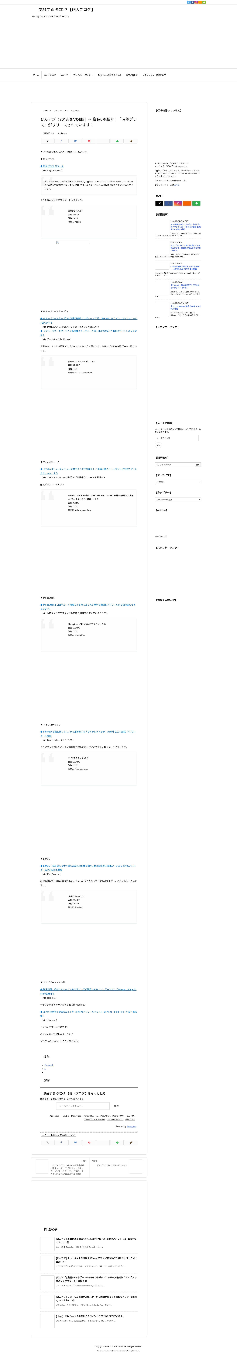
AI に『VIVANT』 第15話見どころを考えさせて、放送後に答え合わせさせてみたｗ (185, 248)
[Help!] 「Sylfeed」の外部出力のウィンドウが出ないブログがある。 (90, 1316)
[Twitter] (189, 2)
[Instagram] (196, 2)
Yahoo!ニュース (91, 1115)
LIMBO (66, 1115)
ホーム (46, 110)
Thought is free (133, 1351)
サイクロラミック (115, 1119)
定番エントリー (60, 110)
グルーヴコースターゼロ (94, 1119)
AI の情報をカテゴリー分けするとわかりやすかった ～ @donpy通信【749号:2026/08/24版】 (185, 227)
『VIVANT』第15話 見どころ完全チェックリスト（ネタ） (185, 286)
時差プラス (130, 1119)
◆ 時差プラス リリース (52, 166)
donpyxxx (131, 1126)
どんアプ (130, 1115)
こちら (177, 184)
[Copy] (130, 141)
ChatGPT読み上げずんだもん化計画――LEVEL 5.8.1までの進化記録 (184, 267)
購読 (116, 1105)
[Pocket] (89, 141)
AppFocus (75, 110)
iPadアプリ (105, 1115)
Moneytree (76, 1115)
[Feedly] (204, 2)
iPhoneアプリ (118, 1115)
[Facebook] (192, 2)
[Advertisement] (118, 90)
